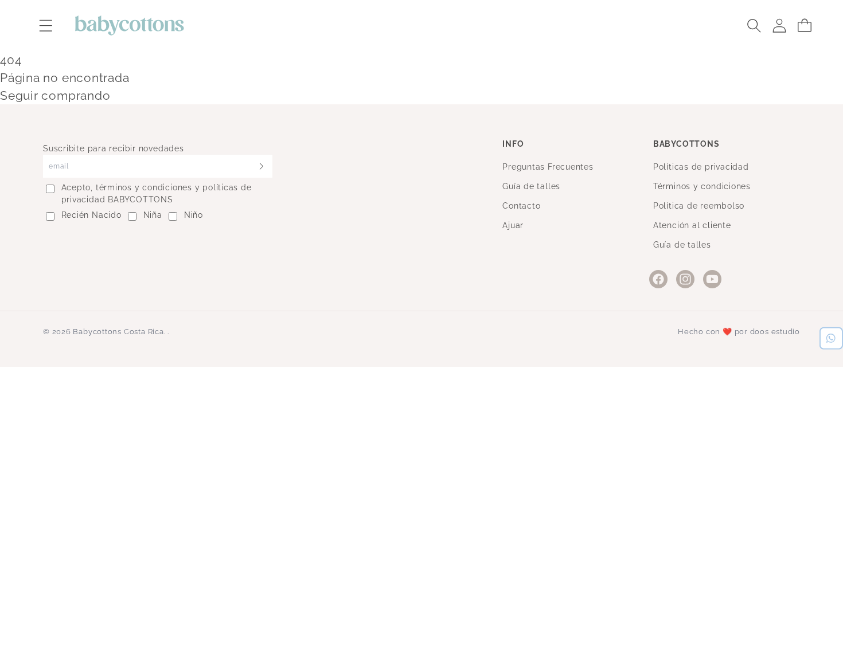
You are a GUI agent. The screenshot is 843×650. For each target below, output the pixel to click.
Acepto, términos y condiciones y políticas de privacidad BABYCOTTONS (156, 193)
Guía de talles (531, 186)
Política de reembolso (698, 205)
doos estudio (775, 331)
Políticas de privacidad (701, 166)
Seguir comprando (55, 95)
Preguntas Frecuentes (548, 166)
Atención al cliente (692, 225)
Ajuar (513, 225)
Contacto (521, 205)
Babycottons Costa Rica (118, 331)
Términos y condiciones (702, 186)
